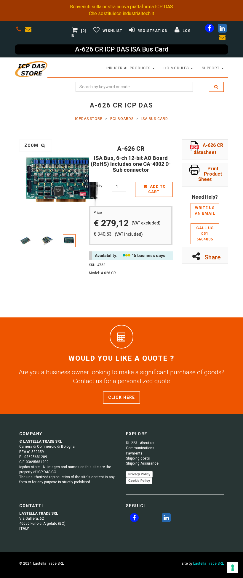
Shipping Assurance (142, 463)
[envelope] (30, 30)
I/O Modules (177, 68)
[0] (83, 31)
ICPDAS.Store (89, 119)
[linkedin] (222, 29)
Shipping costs (138, 458)
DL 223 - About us (140, 443)
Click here (121, 397)
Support (211, 68)
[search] (216, 87)
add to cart (157, 189)
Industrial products (129, 68)
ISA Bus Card (154, 119)
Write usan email (205, 210)
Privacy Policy (139, 474)
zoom (32, 145)
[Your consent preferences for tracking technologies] (232, 567)
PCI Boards (122, 119)
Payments (134, 453)
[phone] (19, 30)
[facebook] (209, 29)
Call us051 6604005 (205, 233)
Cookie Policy (139, 481)
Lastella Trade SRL (208, 563)
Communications (140, 448)
